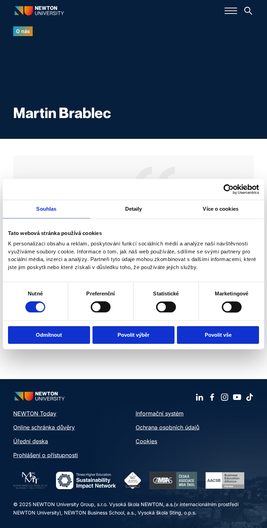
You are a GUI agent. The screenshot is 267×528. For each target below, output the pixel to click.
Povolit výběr (133, 335)
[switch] (101, 307)
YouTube (237, 397)
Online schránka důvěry (44, 427)
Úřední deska (30, 441)
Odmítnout (49, 335)
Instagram (224, 397)
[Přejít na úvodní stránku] (39, 10)
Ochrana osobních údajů (167, 427)
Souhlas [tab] (46, 209)
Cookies (146, 441)
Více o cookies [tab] (220, 209)
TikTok (249, 397)
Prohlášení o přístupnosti (45, 455)
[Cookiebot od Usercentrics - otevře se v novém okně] (228, 189)
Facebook (212, 397)
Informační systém (160, 413)
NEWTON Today (34, 413)
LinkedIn (199, 397)
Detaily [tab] (133, 209)
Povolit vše (218, 335)
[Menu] (231, 11)
